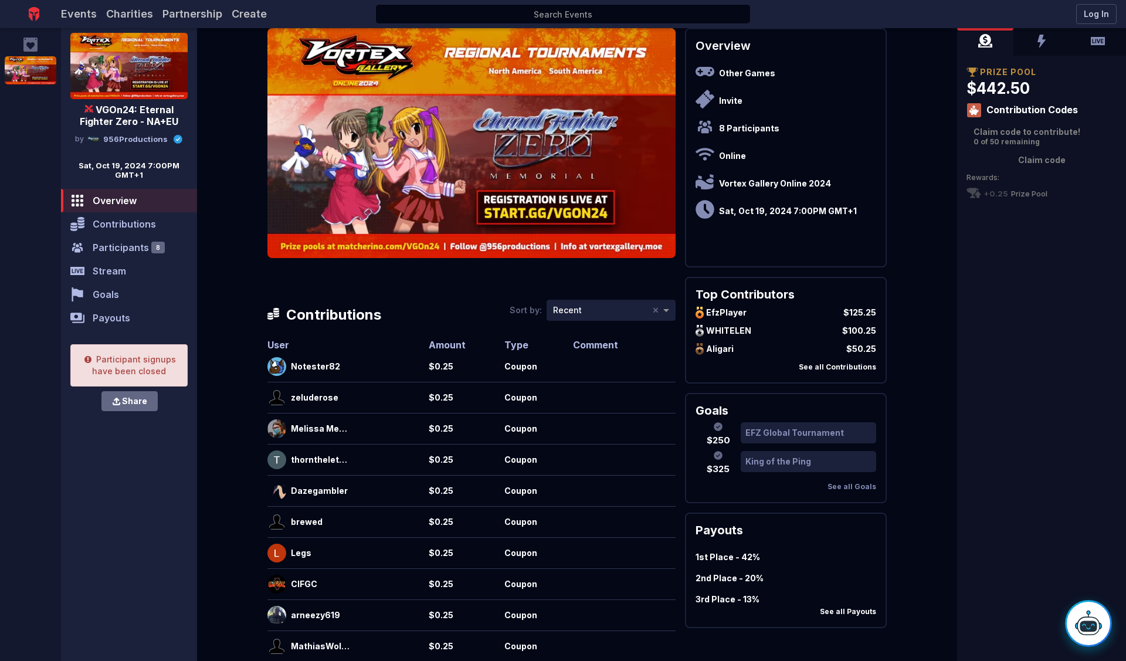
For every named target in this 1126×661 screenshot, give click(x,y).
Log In (1096, 14)
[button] (985, 42)
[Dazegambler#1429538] (276, 491)
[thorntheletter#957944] (276, 459)
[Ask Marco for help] (1088, 623)
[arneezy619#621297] (276, 615)
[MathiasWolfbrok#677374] (276, 646)
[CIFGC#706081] (276, 584)
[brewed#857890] (276, 522)
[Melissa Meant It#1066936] (276, 428)
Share (134, 401)
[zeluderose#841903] (276, 397)
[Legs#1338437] (276, 553)
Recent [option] (567, 310)
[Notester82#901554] (276, 366)
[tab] (985, 42)
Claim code (1042, 160)
